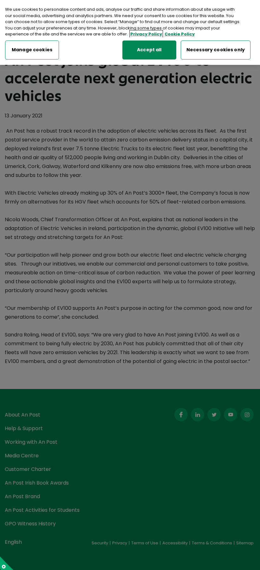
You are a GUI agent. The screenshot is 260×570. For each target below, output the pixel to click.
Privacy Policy (146, 34)
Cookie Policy (180, 34)
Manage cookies (32, 50)
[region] (130, 32)
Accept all (149, 50)
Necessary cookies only (215, 50)
